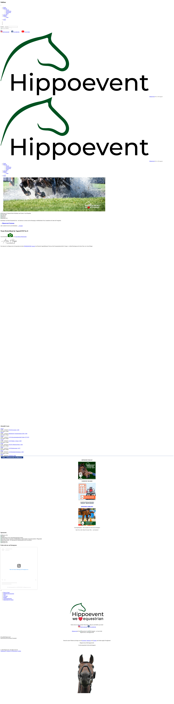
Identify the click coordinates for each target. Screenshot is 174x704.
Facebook (84, 640)
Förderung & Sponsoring (8, 593)
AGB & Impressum (7, 598)
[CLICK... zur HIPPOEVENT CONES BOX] (87, 525)
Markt (4, 19)
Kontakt (5, 597)
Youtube (95, 640)
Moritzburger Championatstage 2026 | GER (17, 433)
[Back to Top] (1, 590)
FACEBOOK (16, 32)
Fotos (7, 17)
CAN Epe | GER (12, 455)
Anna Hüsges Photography (21, 236)
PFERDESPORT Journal (29, 246)
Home (4, 7)
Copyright (5, 596)
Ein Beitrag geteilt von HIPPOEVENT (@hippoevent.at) (19, 587)
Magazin (5, 8)
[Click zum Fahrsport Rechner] (87, 499)
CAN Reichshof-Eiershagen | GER (16, 451)
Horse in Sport (6, 592)
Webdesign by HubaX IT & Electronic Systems (11, 651)
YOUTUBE (27, 32)
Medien (5, 16)
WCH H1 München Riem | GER (15, 444)
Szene (7, 13)
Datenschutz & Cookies (8, 599)
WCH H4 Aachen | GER (13, 429)
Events (7, 9)
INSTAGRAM (6, 32)
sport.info (5, 14)
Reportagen (8, 12)
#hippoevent (74, 631)
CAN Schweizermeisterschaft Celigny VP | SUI (18, 437)
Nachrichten (8, 11)
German (7, 28)
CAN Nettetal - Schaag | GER (14, 440)
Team (4, 594)
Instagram (89, 640)
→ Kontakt (20, 225)
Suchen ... (3, 26)
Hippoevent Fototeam (8, 223)
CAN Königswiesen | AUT (14, 448)
